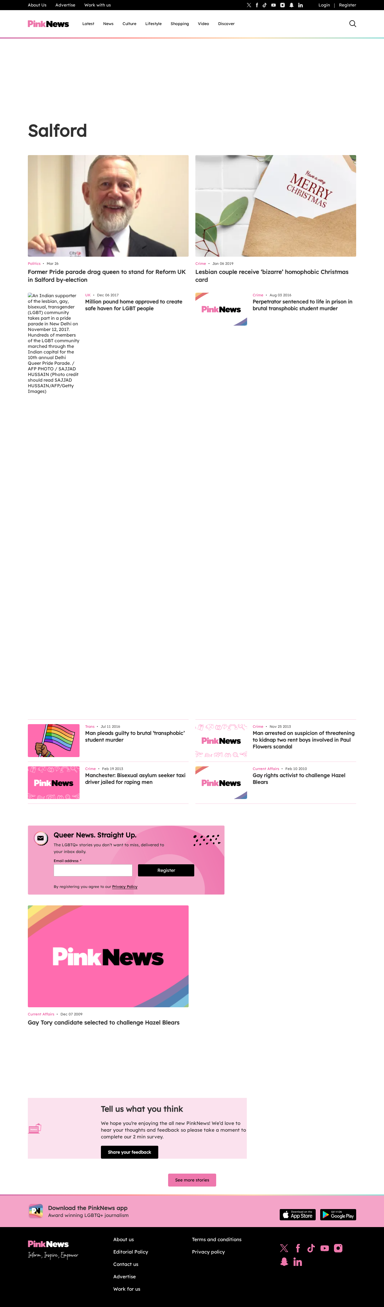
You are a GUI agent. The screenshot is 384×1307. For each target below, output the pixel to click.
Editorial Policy (130, 1252)
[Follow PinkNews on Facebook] (297, 1249)
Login (324, 5)
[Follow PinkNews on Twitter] (284, 1249)
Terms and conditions (216, 1239)
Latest (88, 23)
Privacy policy (208, 1252)
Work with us (97, 5)
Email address (75, 860)
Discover (226, 23)
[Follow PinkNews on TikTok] (311, 1249)
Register (347, 5)
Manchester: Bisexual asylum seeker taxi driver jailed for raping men (135, 778)
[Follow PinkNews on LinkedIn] (300, 5)
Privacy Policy (124, 886)
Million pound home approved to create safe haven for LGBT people (133, 305)
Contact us (125, 1264)
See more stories (192, 1180)
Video (203, 23)
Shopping (180, 23)
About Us (37, 5)
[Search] (352, 23)
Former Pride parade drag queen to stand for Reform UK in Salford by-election (107, 275)
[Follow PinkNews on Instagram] (338, 1249)
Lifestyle (153, 23)
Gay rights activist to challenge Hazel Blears (299, 778)
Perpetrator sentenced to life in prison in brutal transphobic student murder (303, 305)
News (108, 23)
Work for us (126, 1289)
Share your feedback (129, 1152)
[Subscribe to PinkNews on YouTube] (324, 1249)
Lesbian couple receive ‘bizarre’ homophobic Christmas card (272, 275)
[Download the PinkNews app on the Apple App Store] (298, 1214)
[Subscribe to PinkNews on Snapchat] (284, 1263)
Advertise (65, 5)
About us (123, 1239)
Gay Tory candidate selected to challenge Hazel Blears (104, 1022)
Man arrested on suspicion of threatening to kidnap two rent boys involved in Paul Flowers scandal (304, 740)
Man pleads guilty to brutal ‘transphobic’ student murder (135, 736)
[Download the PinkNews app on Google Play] (338, 1214)
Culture (129, 23)
